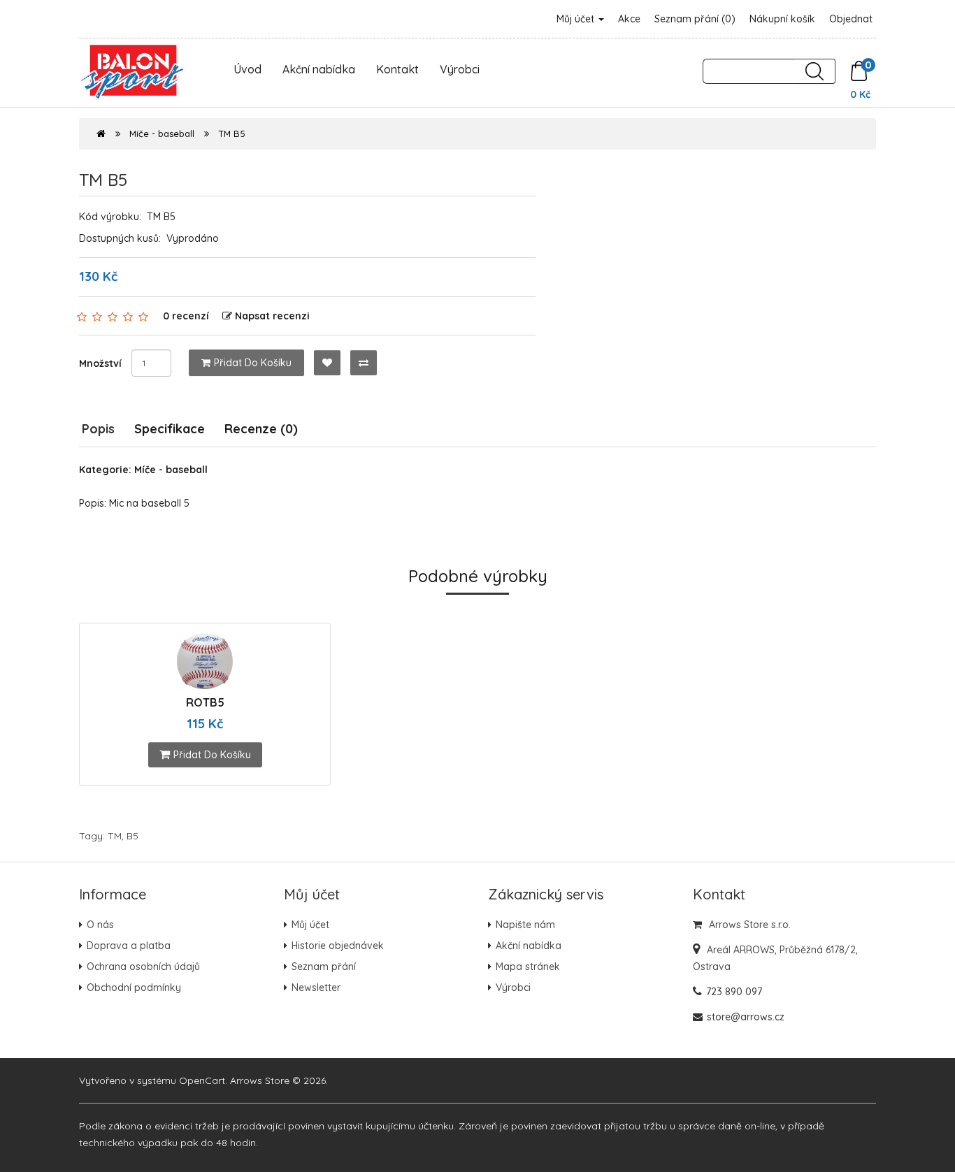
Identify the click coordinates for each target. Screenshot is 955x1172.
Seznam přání (324, 966)
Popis (98, 429)
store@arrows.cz (745, 1017)
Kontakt (397, 69)
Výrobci (460, 69)
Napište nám (525, 924)
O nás (100, 924)
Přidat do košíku (253, 362)
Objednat (851, 19)
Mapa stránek (528, 966)
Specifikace (169, 429)
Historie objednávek (338, 945)
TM (115, 836)
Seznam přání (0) (694, 19)
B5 (132, 836)
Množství (100, 363)
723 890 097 (734, 991)
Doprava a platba (129, 945)
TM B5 (231, 133)
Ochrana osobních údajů (143, 966)
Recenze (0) (261, 429)
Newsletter (316, 987)
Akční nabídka (318, 69)
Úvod (247, 69)
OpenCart (202, 1080)
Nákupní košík (782, 19)
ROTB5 (205, 702)
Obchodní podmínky (134, 987)
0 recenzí (186, 316)
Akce (629, 19)
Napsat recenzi (272, 316)
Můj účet (577, 19)
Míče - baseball (161, 133)
